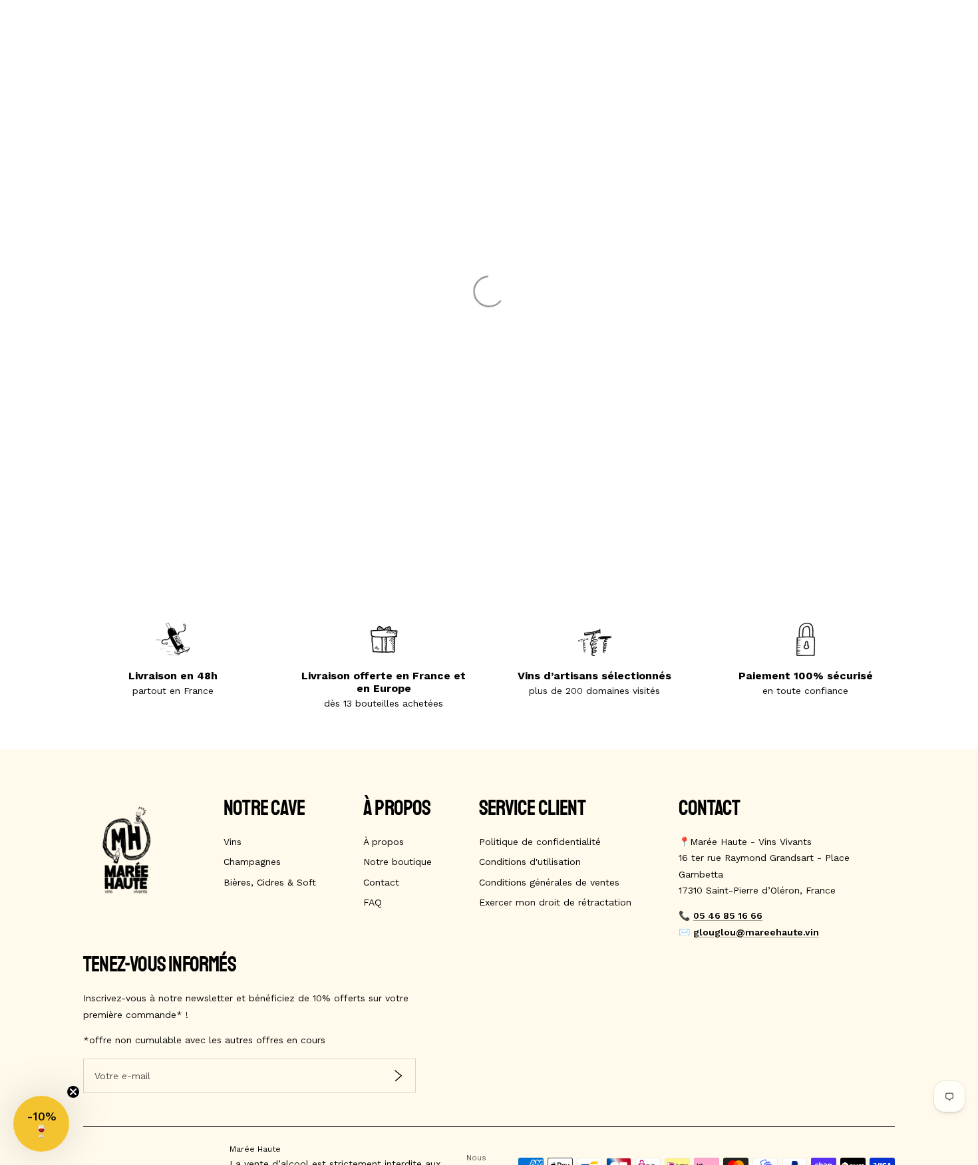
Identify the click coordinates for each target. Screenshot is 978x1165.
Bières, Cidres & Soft (270, 882)
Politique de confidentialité (540, 841)
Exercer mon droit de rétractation (555, 902)
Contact (381, 882)
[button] (41, 1124)
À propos (383, 841)
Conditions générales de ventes (549, 882)
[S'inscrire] (398, 1076)
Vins (233, 841)
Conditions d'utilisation (530, 861)
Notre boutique (397, 861)
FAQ (372, 902)
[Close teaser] (73, 1091)
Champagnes (252, 861)
